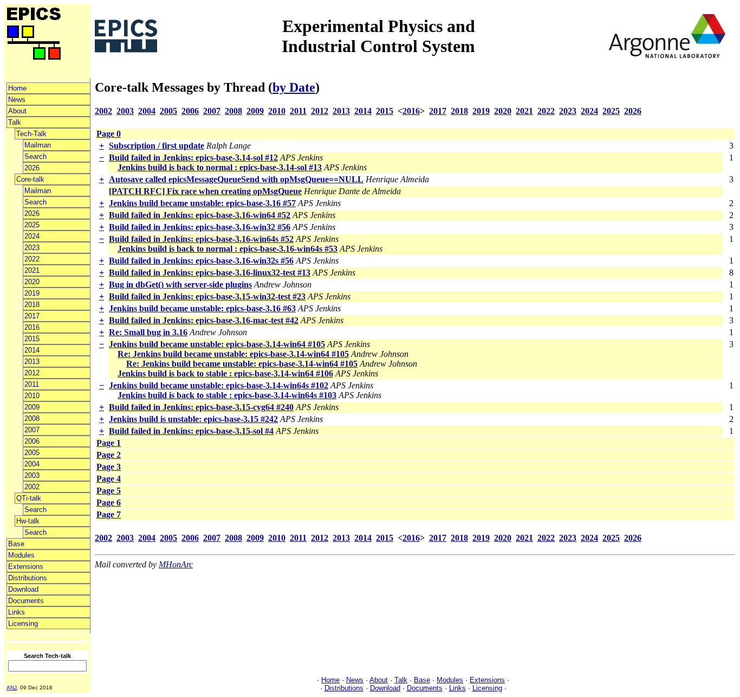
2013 (32, 361)
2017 (32, 316)
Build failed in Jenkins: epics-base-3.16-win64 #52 (199, 215)
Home (17, 88)
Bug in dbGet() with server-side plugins (180, 284)
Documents (26, 601)
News (16, 99)
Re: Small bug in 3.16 (148, 332)
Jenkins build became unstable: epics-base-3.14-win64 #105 (217, 344)
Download (23, 589)
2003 (32, 475)
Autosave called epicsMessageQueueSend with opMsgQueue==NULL (236, 179)
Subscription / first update (156, 145)
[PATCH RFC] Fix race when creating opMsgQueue (205, 191)
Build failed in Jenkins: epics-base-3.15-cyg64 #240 (201, 407)
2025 (32, 225)
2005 (32, 453)
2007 (32, 430)
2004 (32, 464)
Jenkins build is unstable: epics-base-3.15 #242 (193, 419)
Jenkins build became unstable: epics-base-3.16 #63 (202, 308)
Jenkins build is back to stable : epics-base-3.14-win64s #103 (227, 395)
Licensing (23, 623)
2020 (32, 282)
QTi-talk (28, 498)
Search (35, 156)
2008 (32, 418)
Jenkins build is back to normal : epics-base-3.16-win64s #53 (227, 248)
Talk (14, 122)
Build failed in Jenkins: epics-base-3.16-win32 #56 (199, 227)
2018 (32, 304)
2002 (32, 487)
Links (16, 612)
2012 (32, 373)
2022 (32, 259)
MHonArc (176, 564)
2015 (32, 339)
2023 (32, 248)
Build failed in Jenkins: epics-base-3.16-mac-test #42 (203, 320)
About (17, 111)
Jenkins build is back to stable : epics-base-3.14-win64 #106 (225, 373)
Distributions (27, 578)
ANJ (12, 687)
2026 (32, 168)
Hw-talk (28, 521)
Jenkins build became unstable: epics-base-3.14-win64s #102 (218, 385)
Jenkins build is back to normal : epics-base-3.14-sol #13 (220, 167)
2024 (32, 236)
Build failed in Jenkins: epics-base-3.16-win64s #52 (201, 239)
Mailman (37, 145)
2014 (32, 350)
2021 (32, 270)
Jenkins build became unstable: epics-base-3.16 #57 (202, 203)
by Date (293, 87)
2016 (32, 327)
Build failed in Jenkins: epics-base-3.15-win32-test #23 (207, 296)
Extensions (25, 566)
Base (16, 544)
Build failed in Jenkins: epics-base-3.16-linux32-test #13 (209, 272)
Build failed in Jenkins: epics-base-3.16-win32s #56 (201, 260)
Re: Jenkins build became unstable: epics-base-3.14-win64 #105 (233, 354)
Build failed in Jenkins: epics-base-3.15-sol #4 (191, 431)
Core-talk (30, 179)
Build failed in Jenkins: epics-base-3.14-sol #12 (193, 157)
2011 (31, 384)
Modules (21, 555)
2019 (32, 293)
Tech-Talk (31, 134)
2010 (32, 396)
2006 (32, 441)
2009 (32, 407)
